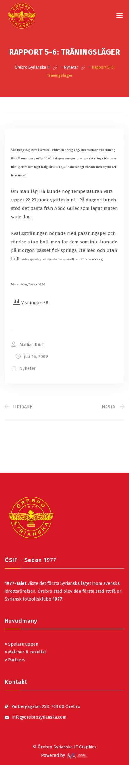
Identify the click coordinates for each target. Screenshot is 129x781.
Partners (15, 660)
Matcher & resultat (25, 652)
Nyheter (27, 368)
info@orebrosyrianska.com (39, 717)
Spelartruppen (22, 644)
